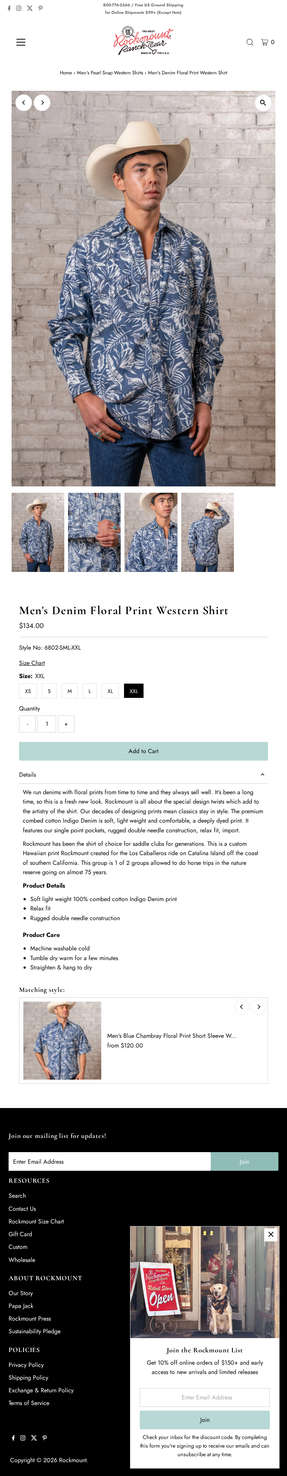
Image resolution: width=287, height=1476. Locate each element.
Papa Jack (21, 1306)
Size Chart (32, 663)
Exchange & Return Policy (41, 1390)
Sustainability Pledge (35, 1331)
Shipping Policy (28, 1377)
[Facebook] (9, 9)
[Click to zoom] (263, 103)
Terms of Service (29, 1403)
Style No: (31, 647)
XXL (134, 691)
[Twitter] (30, 9)
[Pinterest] (40, 9)
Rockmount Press (30, 1318)
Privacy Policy (26, 1365)
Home (66, 72)
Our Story (21, 1293)
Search (17, 1195)
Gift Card (20, 1234)
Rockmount (73, 1460)
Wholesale (22, 1260)
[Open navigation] (42, 42)
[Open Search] (250, 42)
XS (28, 691)
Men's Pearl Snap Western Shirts (110, 72)
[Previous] (23, 102)
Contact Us (22, 1208)
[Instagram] (18, 9)
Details (27, 774)
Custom (18, 1247)
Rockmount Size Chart (36, 1221)
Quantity (29, 708)
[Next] (42, 102)
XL (110, 691)
